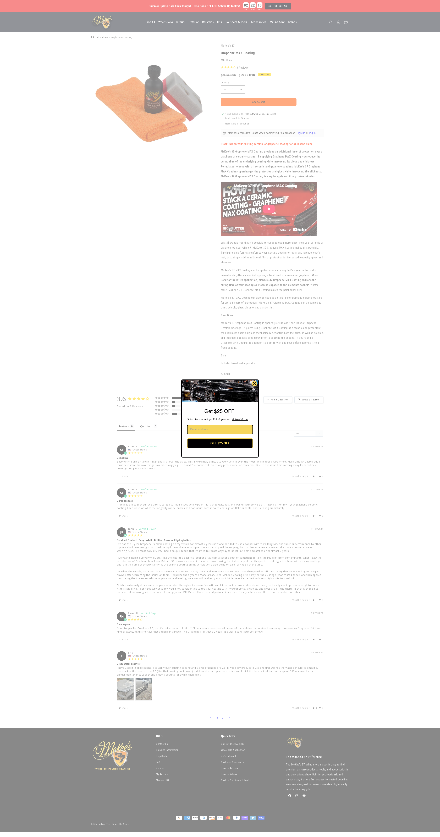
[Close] (254, 383)
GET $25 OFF (220, 443)
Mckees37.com (240, 419)
